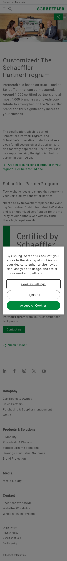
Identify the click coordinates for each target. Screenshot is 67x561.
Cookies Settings (33, 284)
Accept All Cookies (33, 305)
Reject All (33, 295)
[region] (33, 280)
